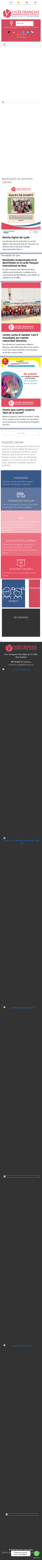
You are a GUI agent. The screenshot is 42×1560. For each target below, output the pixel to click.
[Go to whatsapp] (36, 1553)
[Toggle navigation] (4, 44)
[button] (21, 114)
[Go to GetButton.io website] (36, 1557)
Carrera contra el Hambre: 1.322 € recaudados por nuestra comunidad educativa (20, 337)
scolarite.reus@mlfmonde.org (21, 665)
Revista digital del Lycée (15, 237)
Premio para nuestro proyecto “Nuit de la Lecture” (18, 411)
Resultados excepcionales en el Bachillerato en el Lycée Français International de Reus (20, 263)
